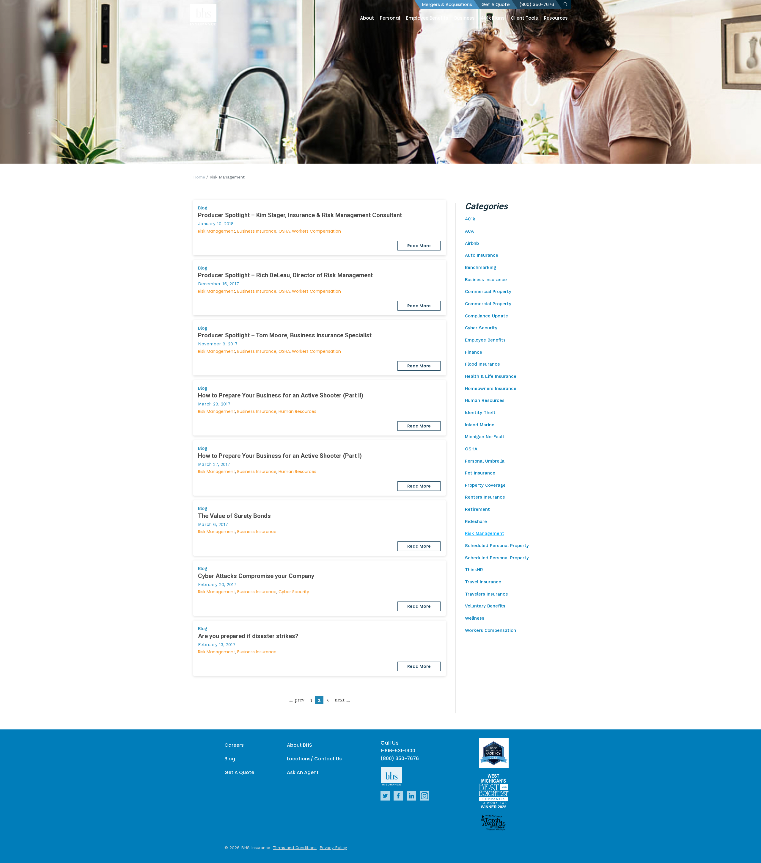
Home (199, 177)
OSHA (284, 231)
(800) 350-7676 (536, 4)
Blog (229, 758)
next (340, 699)
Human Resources (297, 411)
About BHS (299, 745)
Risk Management (216, 231)
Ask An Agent (303, 772)
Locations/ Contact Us (314, 758)
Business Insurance (256, 231)
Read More (419, 246)
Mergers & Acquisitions (447, 4)
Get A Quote (496, 4)
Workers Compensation (316, 231)
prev (299, 699)
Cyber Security (294, 592)
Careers (234, 745)
